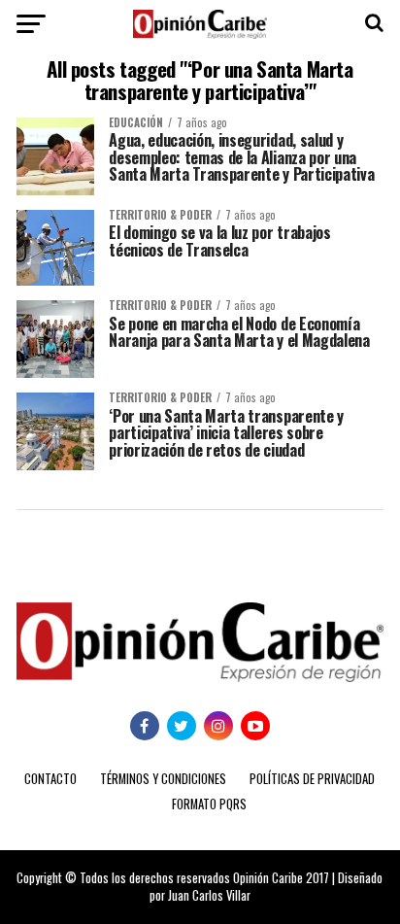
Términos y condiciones (163, 779)
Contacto (50, 779)
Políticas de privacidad (312, 779)
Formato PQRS (209, 804)
